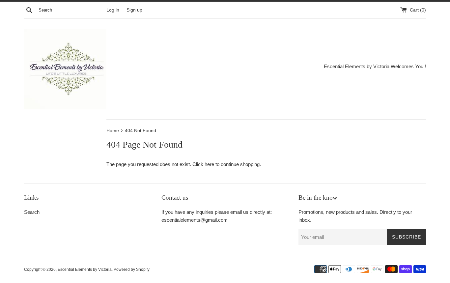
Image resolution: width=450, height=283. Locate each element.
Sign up (134, 10)
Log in (112, 10)
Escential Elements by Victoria (85, 269)
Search (32, 212)
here (209, 164)
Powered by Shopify (132, 269)
